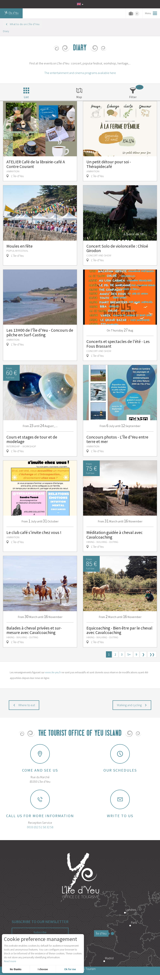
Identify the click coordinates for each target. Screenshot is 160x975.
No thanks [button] (15, 969)
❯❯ (152, 654)
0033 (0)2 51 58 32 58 (40, 827)
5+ (129, 654)
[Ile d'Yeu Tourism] (80, 878)
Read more (10, 961)
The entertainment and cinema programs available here (80, 73)
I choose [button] (43, 969)
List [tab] (26, 97)
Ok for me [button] (70, 969)
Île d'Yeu (101, 933)
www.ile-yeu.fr (53, 672)
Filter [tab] (133, 97)
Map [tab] (79, 97)
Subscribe (40, 932)
